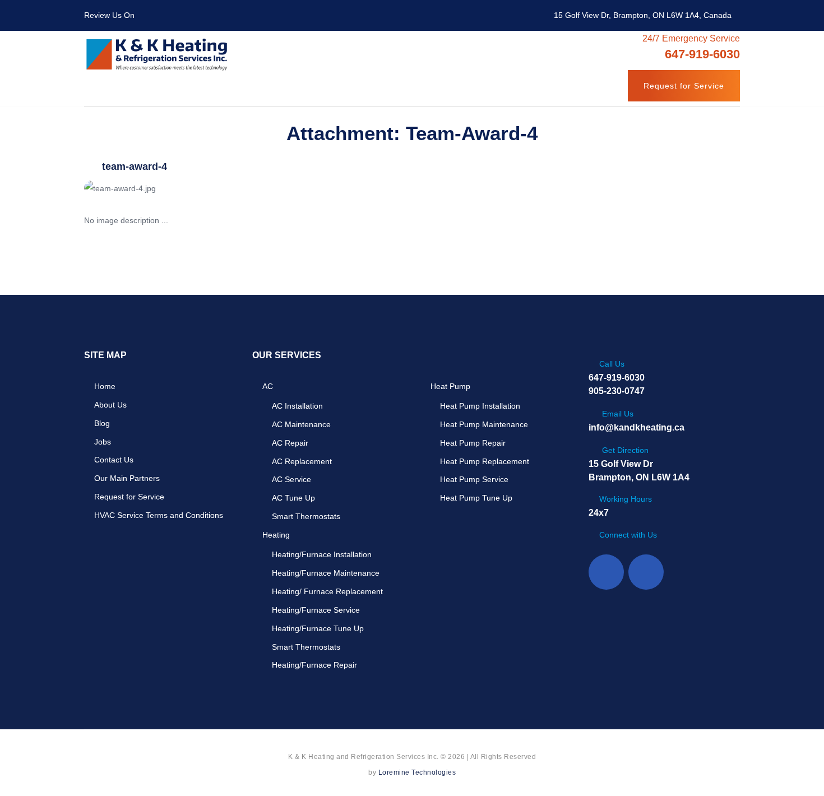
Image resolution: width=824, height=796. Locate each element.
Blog (102, 423)
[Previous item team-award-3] (248, 188)
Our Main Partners (127, 478)
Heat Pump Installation (480, 405)
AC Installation (297, 405)
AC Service (291, 479)
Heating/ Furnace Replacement (327, 591)
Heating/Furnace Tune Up (318, 628)
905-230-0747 (617, 391)
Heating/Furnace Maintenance (325, 572)
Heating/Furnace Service (316, 609)
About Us (110, 404)
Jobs (102, 441)
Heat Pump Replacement (484, 461)
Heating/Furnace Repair (314, 664)
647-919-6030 (617, 377)
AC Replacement (302, 461)
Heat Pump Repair (473, 442)
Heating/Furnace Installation (322, 554)
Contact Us (113, 459)
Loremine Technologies (417, 772)
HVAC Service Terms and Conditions (158, 515)
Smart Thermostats (306, 516)
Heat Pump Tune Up (476, 497)
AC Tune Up (293, 497)
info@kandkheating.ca (636, 427)
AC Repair (290, 442)
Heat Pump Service (474, 479)
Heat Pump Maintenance (484, 424)
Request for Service (684, 85)
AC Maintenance (301, 424)
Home (104, 386)
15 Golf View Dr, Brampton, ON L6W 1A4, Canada (643, 15)
